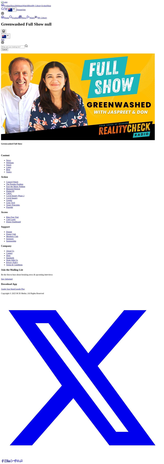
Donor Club (11, 234)
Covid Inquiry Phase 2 (15, 196)
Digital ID (10, 191)
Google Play (20, 289)
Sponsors (10, 239)
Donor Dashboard (13, 222)
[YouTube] (17, 462)
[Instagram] (5, 462)
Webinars (19, 6)
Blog (30, 6)
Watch (25, 6)
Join (24, 10)
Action (44, 6)
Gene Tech (10, 203)
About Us (10, 251)
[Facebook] (2, 462)
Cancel (4, 50)
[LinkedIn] (8, 462)
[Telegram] (14, 462)
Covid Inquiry (12, 198)
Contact (9, 253)
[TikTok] (21, 462)
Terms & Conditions (14, 265)
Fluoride (9, 207)
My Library (36, 6)
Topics (9, 172)
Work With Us (12, 260)
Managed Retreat (13, 189)
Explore (7, 6)
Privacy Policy (12, 262)
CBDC (9, 193)
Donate (19, 10)
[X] (82, 458)
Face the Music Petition (15, 186)
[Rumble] (11, 462)
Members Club (12, 236)
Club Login (11, 219)
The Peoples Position (14, 184)
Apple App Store (8, 289)
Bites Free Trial (12, 217)
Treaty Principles (13, 205)
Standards (10, 258)
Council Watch (12, 182)
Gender (9, 200)
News (13, 6)
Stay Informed (7, 279)
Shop (49, 6)
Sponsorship (11, 241)
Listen (8, 167)
